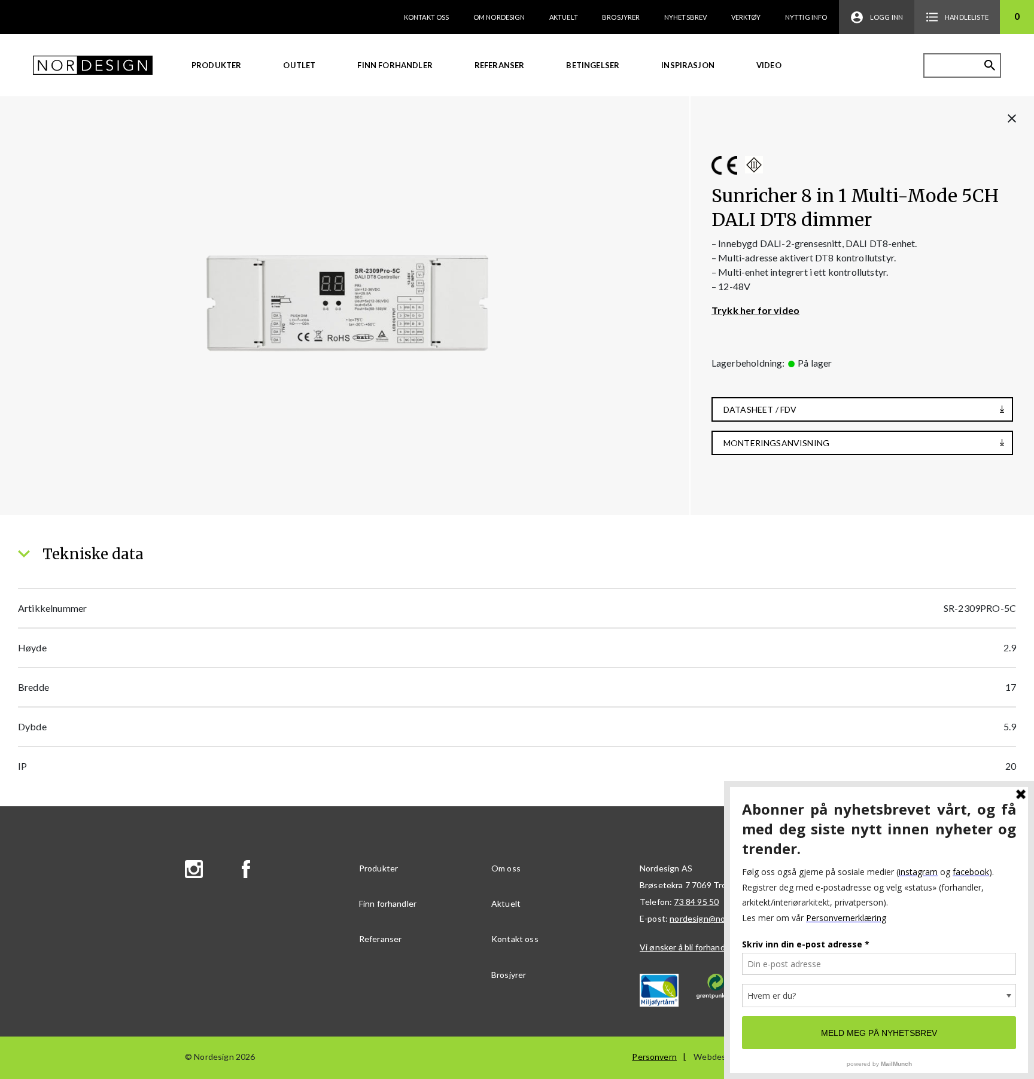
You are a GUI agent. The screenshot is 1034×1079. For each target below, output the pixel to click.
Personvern (654, 1056)
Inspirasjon (687, 65)
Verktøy (746, 17)
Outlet (299, 65)
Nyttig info (806, 17)
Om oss (506, 868)
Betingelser (592, 65)
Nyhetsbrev (685, 17)
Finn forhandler (394, 65)
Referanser (500, 65)
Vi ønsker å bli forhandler (687, 947)
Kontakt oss (426, 17)
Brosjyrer (621, 17)
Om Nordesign (499, 17)
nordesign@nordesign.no (718, 918)
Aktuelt (563, 17)
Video (768, 65)
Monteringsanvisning (776, 443)
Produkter (216, 65)
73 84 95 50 (696, 902)
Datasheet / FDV (759, 409)
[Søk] (989, 65)
